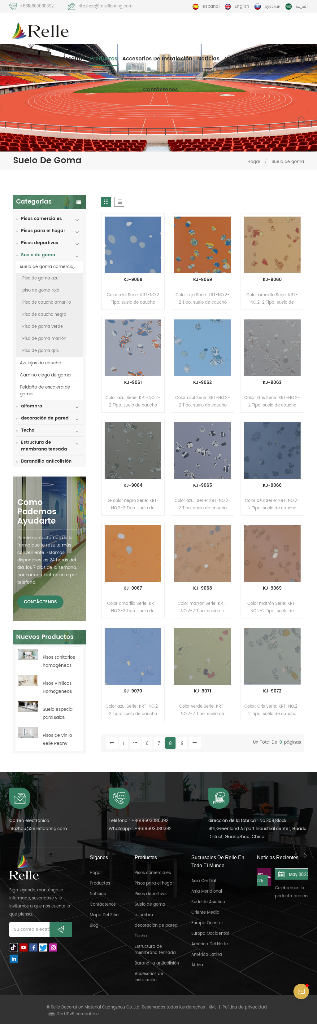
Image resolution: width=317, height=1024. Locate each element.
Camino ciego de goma (45, 375)
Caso (231, 59)
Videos (252, 59)
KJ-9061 (133, 382)
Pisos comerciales (41, 218)
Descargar (281, 59)
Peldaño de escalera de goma (45, 391)
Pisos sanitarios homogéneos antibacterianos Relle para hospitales (59, 662)
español (210, 6)
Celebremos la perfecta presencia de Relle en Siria (281, 892)
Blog (94, 925)
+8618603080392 (37, 6)
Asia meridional (206, 891)
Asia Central (203, 881)
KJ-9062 (202, 382)
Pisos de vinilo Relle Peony (57, 739)
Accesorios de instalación (157, 59)
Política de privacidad (245, 1007)
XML (212, 1007)
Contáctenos (160, 90)
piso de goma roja (40, 290)
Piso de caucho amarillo (46, 302)
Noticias (208, 59)
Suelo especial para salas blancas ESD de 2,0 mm (59, 714)
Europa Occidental (210, 933)
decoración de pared (45, 418)
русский (272, 6)
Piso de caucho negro (44, 314)
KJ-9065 (202, 485)
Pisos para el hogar (43, 230)
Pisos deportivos (39, 242)
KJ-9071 (202, 691)
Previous (295, 855)
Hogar (30, 59)
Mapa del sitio (104, 915)
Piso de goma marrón (44, 339)
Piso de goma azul (40, 278)
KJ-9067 (133, 588)
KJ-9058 (133, 279)
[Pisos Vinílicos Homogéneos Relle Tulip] (28, 680)
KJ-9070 (133, 691)
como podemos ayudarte (36, 512)
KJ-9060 (272, 279)
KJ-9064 (133, 485)
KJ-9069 (272, 588)
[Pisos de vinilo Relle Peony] (28, 732)
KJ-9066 (272, 485)
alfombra (31, 406)
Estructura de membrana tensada (44, 446)
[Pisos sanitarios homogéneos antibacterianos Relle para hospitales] (28, 654)
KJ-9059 (202, 279)
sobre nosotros (64, 59)
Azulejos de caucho (40, 363)
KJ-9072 (272, 691)
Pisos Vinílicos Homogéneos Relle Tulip (57, 688)
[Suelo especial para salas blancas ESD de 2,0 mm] (28, 706)
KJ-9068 (202, 588)
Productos (103, 59)
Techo (27, 430)
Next (305, 855)
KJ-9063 (272, 382)
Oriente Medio (205, 912)
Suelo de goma (287, 161)
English (242, 6)
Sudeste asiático (208, 902)
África (197, 965)
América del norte (209, 944)
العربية (302, 6)
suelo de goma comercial (47, 266)
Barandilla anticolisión (46, 461)
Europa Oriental (207, 923)
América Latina (206, 954)
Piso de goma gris (40, 351)
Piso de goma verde (42, 326)
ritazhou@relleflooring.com (105, 6)
